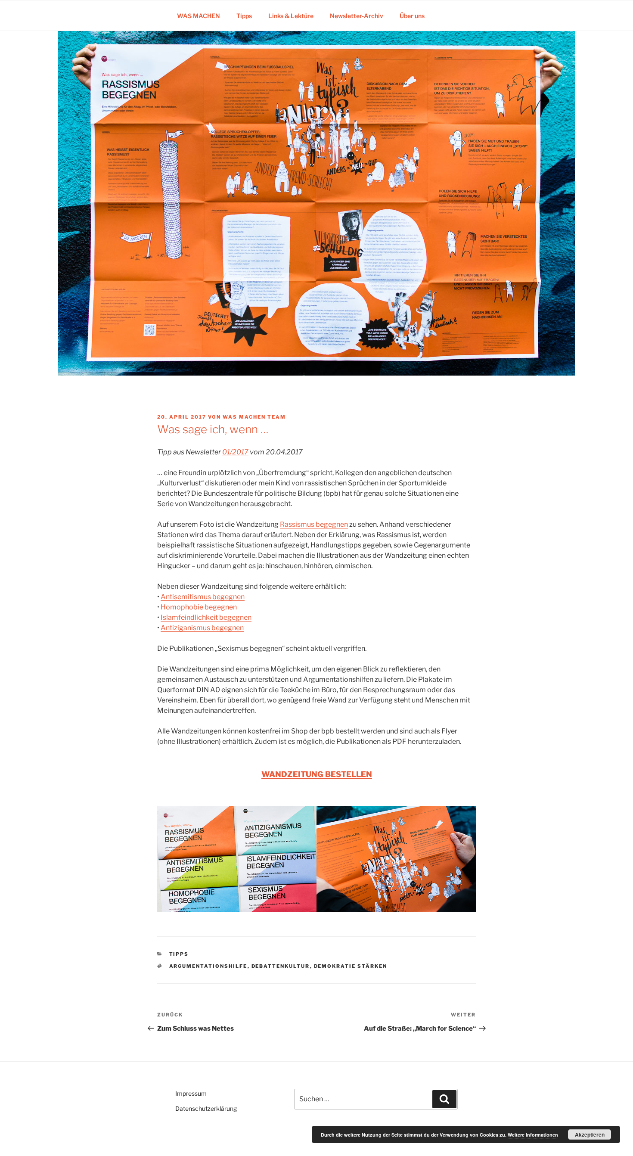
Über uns (412, 15)
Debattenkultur (280, 966)
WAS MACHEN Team (254, 417)
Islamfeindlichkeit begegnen (206, 617)
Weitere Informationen (533, 1134)
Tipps (244, 15)
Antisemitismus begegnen (203, 597)
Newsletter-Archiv (356, 15)
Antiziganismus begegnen (202, 628)
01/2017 (235, 452)
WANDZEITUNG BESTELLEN (316, 774)
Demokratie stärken (351, 966)
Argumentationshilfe (208, 966)
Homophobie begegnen (199, 607)
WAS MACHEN (198, 15)
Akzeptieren (590, 1134)
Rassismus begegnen (314, 524)
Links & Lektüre (290, 15)
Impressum (191, 1093)
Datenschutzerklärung (206, 1108)
